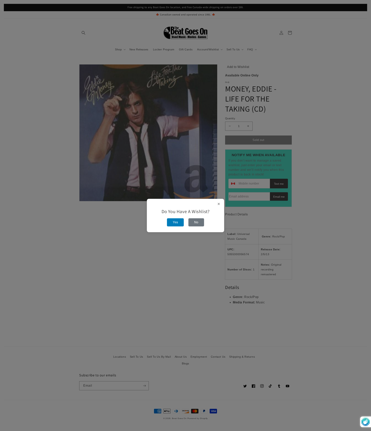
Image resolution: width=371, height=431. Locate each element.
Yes (175, 222)
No (196, 222)
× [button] (218, 204)
